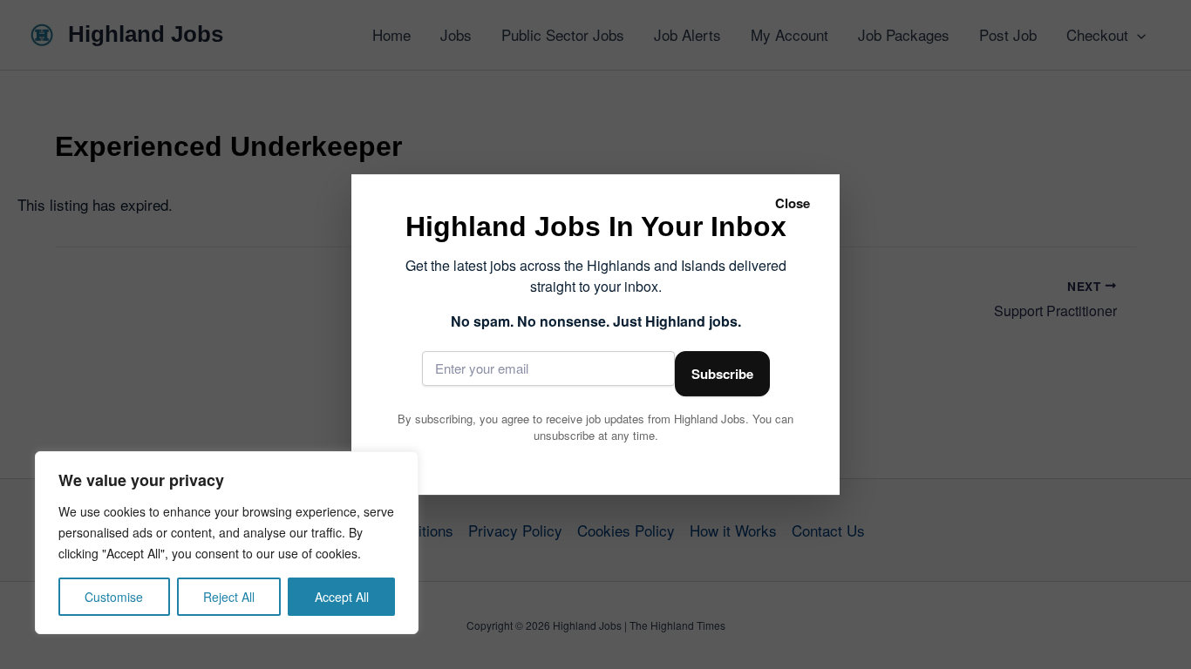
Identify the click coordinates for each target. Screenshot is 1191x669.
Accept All (342, 596)
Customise (114, 596)
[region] (227, 542)
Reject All (229, 596)
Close (792, 203)
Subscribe (722, 373)
